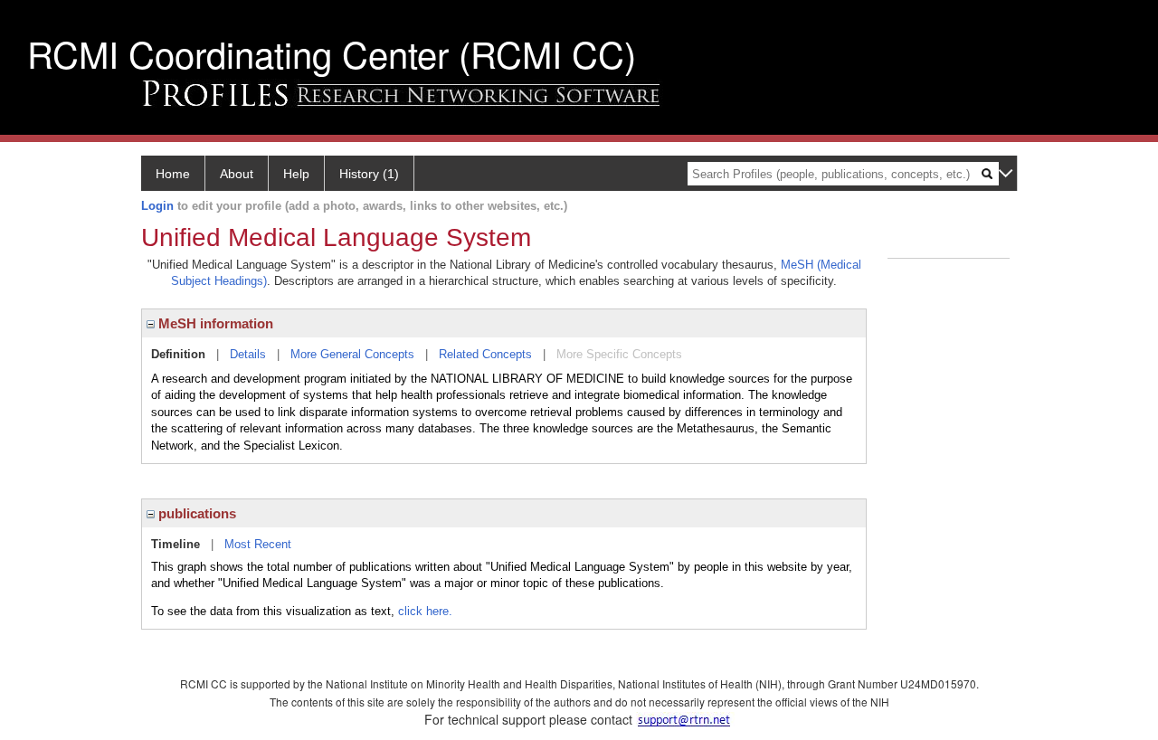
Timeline (175, 544)
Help (296, 173)
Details (248, 354)
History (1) (369, 173)
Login (157, 206)
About (236, 173)
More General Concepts (352, 354)
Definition (178, 354)
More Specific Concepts (619, 354)
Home (173, 173)
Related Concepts (485, 354)
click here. (425, 611)
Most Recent (257, 544)
